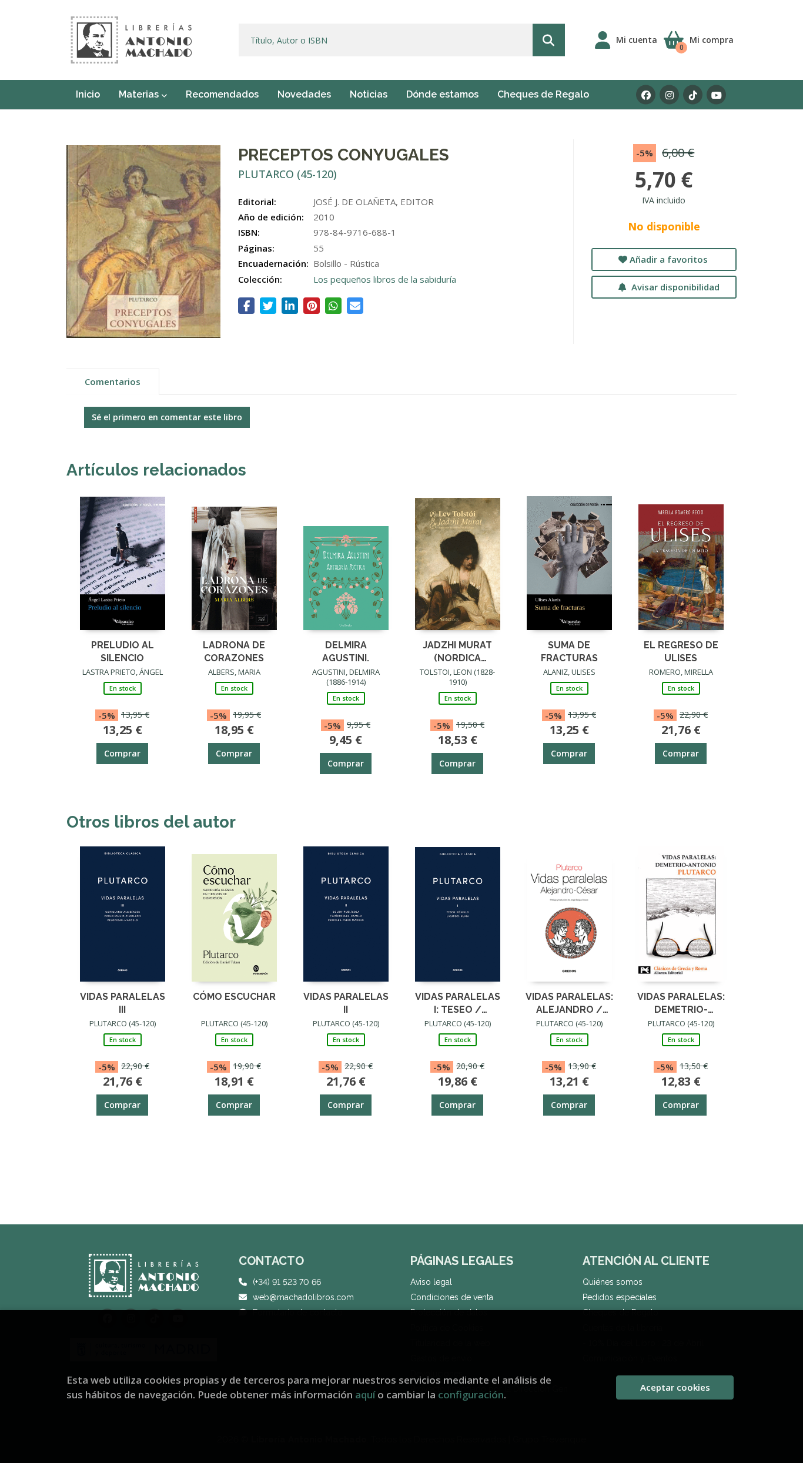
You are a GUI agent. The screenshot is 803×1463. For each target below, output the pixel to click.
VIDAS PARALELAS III (122, 1002)
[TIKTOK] (692, 95)
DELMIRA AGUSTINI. (345, 651)
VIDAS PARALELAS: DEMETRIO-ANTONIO (681, 1002)
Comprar (122, 753)
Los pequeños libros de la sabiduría (384, 279)
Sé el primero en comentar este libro (167, 417)
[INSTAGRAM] (669, 95)
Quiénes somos (613, 1282)
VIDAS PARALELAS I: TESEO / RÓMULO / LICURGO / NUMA (457, 1002)
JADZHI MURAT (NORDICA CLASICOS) (457, 651)
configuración (471, 1394)
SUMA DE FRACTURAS (569, 651)
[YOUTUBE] (716, 95)
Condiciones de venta (451, 1297)
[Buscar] (549, 40)
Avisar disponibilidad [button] (674, 287)
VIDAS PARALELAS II (346, 1002)
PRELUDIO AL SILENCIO (122, 651)
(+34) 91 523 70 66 (287, 1282)
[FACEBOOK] (645, 95)
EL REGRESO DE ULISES (681, 651)
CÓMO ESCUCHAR (234, 996)
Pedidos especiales (620, 1297)
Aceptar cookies (675, 1387)
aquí (365, 1394)
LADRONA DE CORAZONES (234, 651)
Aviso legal (431, 1282)
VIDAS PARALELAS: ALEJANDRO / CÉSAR (569, 1002)
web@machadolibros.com (303, 1297)
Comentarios (112, 381)
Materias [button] (140, 94)
